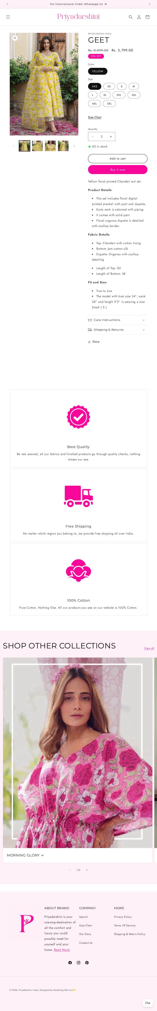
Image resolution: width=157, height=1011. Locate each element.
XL (105, 95)
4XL (94, 103)
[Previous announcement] (7, 4)
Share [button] (96, 341)
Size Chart (94, 117)
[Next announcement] (149, 4)
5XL (109, 103)
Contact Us (86, 943)
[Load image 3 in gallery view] (50, 145)
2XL (119, 95)
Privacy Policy (123, 917)
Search (83, 917)
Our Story (85, 934)
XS (109, 86)
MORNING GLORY (23, 855)
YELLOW (97, 71)
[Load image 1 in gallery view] (24, 145)
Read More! (62, 950)
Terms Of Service (125, 925)
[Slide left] (14, 146)
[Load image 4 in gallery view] (63, 145)
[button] (8, 17)
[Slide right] (74, 146)
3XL (134, 95)
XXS (94, 86)
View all (149, 648)
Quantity (92, 129)
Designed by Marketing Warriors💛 (58, 990)
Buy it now (117, 170)
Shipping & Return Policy (129, 934)
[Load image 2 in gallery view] (37, 145)
